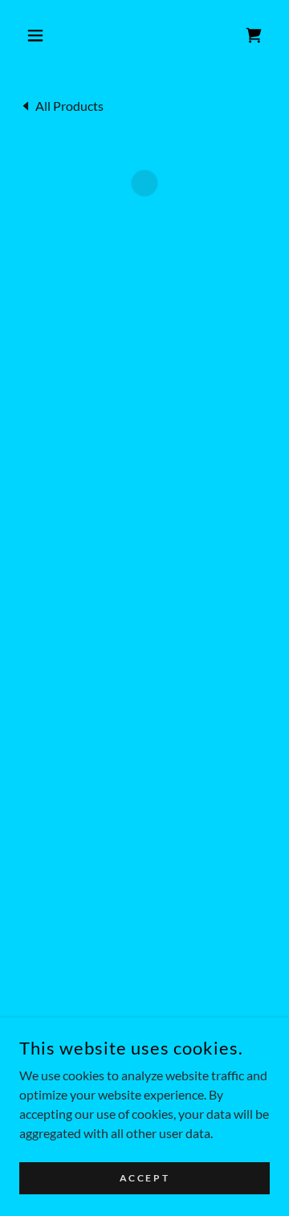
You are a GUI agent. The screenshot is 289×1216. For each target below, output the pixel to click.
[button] (38, 35)
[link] (61, 104)
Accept (144, 1178)
